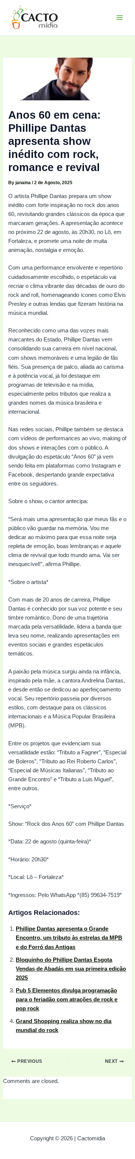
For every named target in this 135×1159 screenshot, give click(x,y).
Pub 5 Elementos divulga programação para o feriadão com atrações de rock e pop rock (66, 1000)
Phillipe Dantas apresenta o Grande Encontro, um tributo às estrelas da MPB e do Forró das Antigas (69, 938)
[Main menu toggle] (120, 17)
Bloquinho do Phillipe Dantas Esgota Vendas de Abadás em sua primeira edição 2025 (71, 969)
